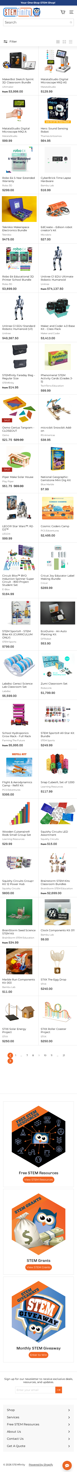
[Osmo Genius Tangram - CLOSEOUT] (19, 419)
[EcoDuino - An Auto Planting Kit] (57, 623)
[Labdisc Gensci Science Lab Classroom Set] (19, 675)
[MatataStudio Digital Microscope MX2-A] (19, 120)
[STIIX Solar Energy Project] (19, 1020)
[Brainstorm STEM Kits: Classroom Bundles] (57, 872)
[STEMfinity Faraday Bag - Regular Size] (19, 367)
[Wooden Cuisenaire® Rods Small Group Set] (19, 823)
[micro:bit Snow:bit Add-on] (57, 419)
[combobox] (38, 22)
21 (64, 1055)
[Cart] (62, 12)
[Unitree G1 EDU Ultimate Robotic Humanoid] (57, 268)
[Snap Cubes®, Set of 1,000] (57, 772)
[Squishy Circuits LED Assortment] (57, 823)
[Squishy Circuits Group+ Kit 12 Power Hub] (19, 872)
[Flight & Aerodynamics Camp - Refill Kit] (19, 774)
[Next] (10, 1061)
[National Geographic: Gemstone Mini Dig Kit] (57, 468)
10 (45, 1055)
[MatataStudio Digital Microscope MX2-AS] (57, 71)
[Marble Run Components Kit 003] (19, 971)
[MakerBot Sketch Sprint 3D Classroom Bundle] (19, 71)
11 (51, 1055)
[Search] (71, 22)
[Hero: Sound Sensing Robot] (57, 120)
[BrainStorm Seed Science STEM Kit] (19, 922)
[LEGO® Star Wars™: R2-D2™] (19, 518)
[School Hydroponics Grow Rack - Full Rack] (19, 724)
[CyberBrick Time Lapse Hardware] (57, 169)
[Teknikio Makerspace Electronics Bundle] (19, 219)
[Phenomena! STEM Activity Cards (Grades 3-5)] (57, 368)
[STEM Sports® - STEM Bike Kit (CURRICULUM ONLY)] (19, 624)
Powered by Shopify (41, 1464)
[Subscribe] (58, 1390)
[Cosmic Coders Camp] (57, 516)
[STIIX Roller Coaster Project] (57, 1020)
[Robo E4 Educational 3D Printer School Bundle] (19, 268)
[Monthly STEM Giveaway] (38, 1312)
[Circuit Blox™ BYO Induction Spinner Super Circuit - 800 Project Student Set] (19, 570)
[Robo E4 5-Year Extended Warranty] (19, 169)
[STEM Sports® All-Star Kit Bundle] (57, 724)
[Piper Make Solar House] (19, 467)
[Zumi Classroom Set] (57, 674)
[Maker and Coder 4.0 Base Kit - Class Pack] (57, 317)
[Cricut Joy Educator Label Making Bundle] (57, 567)
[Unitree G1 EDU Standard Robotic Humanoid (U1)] (19, 317)
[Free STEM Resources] (38, 1136)
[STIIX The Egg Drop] (57, 970)
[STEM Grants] (38, 1224)
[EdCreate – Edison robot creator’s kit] (57, 219)
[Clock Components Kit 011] (57, 920)
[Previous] (10, 1055)
